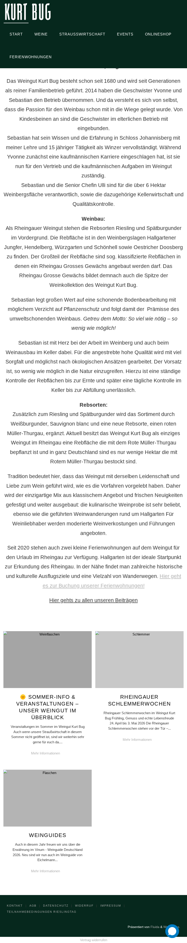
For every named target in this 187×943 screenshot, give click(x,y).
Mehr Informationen (47, 753)
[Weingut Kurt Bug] (28, 11)
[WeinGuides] (47, 826)
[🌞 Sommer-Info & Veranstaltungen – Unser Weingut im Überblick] (47, 688)
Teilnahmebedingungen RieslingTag (41, 911)
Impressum (110, 905)
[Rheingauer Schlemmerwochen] (139, 688)
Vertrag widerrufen (93, 940)
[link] (62, 56)
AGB (32, 905)
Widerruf (84, 905)
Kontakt (15, 905)
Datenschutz (55, 905)
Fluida (154, 927)
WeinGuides (47, 835)
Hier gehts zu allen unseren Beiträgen (93, 600)
